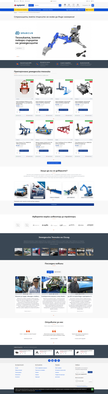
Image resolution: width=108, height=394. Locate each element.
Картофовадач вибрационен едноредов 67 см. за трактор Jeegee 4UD (24, 103)
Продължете (54, 204)
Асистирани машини (22, 197)
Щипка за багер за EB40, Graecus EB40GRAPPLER (26, 350)
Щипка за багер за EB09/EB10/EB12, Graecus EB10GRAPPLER (87, 350)
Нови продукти (18, 347)
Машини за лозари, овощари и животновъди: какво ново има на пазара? (27, 296)
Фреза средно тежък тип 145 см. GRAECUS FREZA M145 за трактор (44, 144)
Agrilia (57, 139)
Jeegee (17, 98)
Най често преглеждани (30, 347)
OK (92, 389)
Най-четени (57, 271)
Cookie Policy (38, 390)
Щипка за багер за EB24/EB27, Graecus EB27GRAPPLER (46, 350)
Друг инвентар (70, 197)
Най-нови (50, 271)
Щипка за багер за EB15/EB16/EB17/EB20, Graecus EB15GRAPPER (66, 350)
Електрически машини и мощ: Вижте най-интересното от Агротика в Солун (54, 296)
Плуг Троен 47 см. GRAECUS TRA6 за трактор (23, 143)
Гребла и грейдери (54, 197)
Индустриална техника (87, 197)
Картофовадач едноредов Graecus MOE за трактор (62, 102)
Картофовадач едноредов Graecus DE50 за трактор (43, 102)
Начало (15, 12)
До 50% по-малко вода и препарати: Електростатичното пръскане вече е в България (80, 296)
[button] (53, 159)
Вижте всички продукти (53, 162)
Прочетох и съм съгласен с (82, 386)
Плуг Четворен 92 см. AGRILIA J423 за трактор (63, 143)
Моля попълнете (79, 377)
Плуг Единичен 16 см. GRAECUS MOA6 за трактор (83, 143)
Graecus (37, 98)
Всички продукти (38, 197)
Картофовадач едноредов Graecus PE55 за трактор (82, 102)
